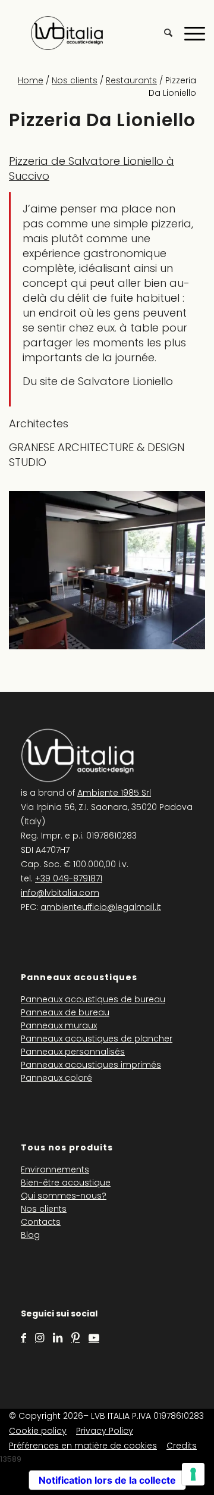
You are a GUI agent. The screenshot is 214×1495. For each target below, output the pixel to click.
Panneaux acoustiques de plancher (96, 1038)
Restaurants (131, 80)
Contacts (41, 1222)
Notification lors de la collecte (107, 1480)
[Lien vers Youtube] (94, 1338)
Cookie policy (38, 1431)
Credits (181, 1446)
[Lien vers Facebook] (23, 1338)
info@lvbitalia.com (60, 893)
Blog (30, 1235)
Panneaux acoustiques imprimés (91, 1065)
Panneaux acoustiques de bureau (93, 999)
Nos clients (74, 80)
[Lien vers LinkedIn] (57, 1338)
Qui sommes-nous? (63, 1196)
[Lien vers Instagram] (39, 1338)
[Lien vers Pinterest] (75, 1338)
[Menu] (188, 33)
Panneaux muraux (59, 1025)
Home (30, 80)
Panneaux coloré (56, 1078)
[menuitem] (162, 33)
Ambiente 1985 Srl (114, 793)
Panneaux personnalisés (73, 1052)
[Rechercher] (162, 33)
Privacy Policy (104, 1431)
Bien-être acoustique (66, 1183)
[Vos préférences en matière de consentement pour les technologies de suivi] (193, 1474)
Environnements (55, 1169)
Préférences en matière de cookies (83, 1446)
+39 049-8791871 (68, 878)
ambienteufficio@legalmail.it (100, 907)
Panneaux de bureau (65, 1012)
